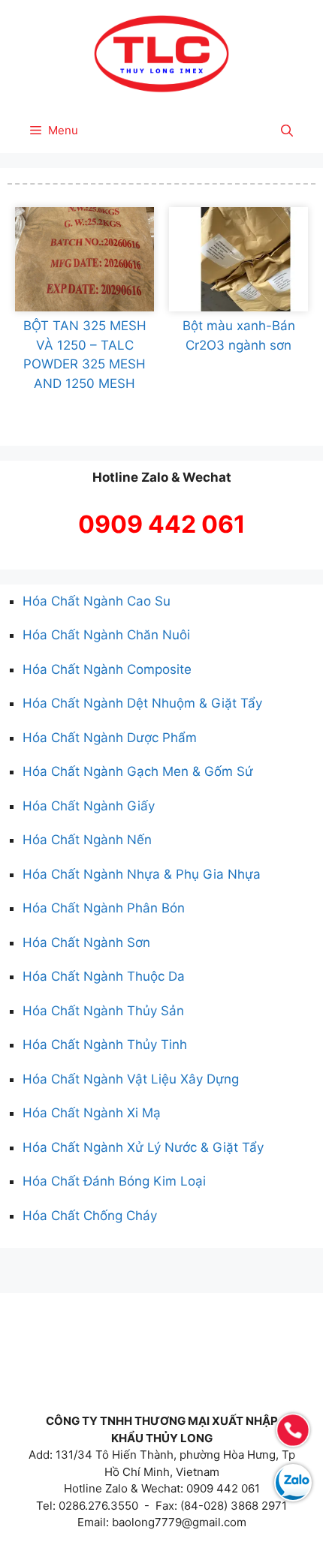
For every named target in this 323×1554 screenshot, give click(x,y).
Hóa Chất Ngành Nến (87, 839)
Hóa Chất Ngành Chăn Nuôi (106, 634)
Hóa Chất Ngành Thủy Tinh (105, 1044)
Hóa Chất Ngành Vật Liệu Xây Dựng (131, 1079)
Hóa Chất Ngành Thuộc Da (104, 976)
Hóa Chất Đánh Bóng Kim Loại (114, 1181)
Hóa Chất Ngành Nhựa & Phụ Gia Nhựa (142, 874)
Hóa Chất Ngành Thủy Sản (103, 1010)
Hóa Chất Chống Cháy (90, 1215)
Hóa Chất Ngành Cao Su (97, 601)
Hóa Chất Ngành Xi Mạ (92, 1112)
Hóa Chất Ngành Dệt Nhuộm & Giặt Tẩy (142, 703)
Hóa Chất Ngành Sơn (86, 942)
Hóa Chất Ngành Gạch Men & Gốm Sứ (138, 771)
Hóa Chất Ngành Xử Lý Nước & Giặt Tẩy (143, 1147)
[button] (287, 130)
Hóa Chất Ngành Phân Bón (104, 907)
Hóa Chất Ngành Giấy (89, 805)
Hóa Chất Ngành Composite (107, 669)
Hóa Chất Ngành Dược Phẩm (110, 737)
